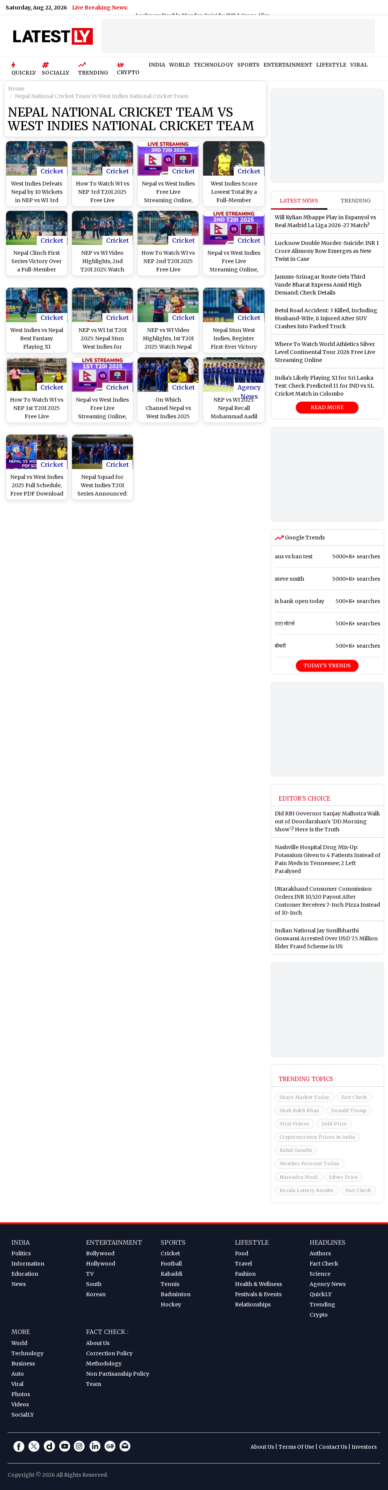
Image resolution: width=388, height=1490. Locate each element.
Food (241, 1253)
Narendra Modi (299, 1177)
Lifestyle (252, 1242)
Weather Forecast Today (310, 1163)
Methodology (104, 1363)
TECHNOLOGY (213, 64)
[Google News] (110, 1446)
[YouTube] (64, 1446)
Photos (20, 1394)
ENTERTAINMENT (287, 64)
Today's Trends (327, 665)
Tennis (170, 1284)
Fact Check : (107, 1332)
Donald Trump (349, 1110)
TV (90, 1273)
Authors (320, 1253)
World (19, 1343)
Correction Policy (109, 1353)
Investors (364, 1446)
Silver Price (343, 1177)
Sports (173, 1242)
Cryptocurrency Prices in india (317, 1137)
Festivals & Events (258, 1294)
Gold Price (334, 1124)
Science (320, 1273)
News (18, 1284)
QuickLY (321, 1294)
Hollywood (100, 1263)
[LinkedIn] (94, 1446)
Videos (20, 1404)
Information (27, 1263)
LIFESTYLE (331, 64)
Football (171, 1263)
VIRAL (359, 64)
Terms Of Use (296, 1446)
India (20, 1242)
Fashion (245, 1273)
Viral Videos (295, 1124)
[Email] (125, 1446)
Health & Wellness (258, 1284)
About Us (98, 1343)
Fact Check (354, 1097)
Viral (17, 1384)
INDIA (157, 64)
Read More (327, 407)
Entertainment (114, 1242)
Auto (17, 1373)
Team (93, 1384)
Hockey (171, 1304)
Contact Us (333, 1446)
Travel (243, 1263)
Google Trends (304, 537)
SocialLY (22, 1414)
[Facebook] (19, 1446)
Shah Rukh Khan (299, 1110)
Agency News (249, 387)
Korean (96, 1294)
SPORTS (248, 64)
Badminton (176, 1294)
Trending (356, 200)
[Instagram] (79, 1446)
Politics (21, 1253)
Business (23, 1363)
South (94, 1284)
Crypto (319, 1314)
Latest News (299, 200)
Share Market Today (305, 1097)
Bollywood (100, 1253)
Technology (27, 1353)
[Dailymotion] (49, 1446)
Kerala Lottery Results (307, 1190)
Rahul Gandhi (296, 1150)
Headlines (328, 1242)
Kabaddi (171, 1273)
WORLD (179, 64)
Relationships (253, 1304)
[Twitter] (34, 1446)
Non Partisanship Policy (117, 1373)
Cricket (52, 171)
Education (24, 1273)
